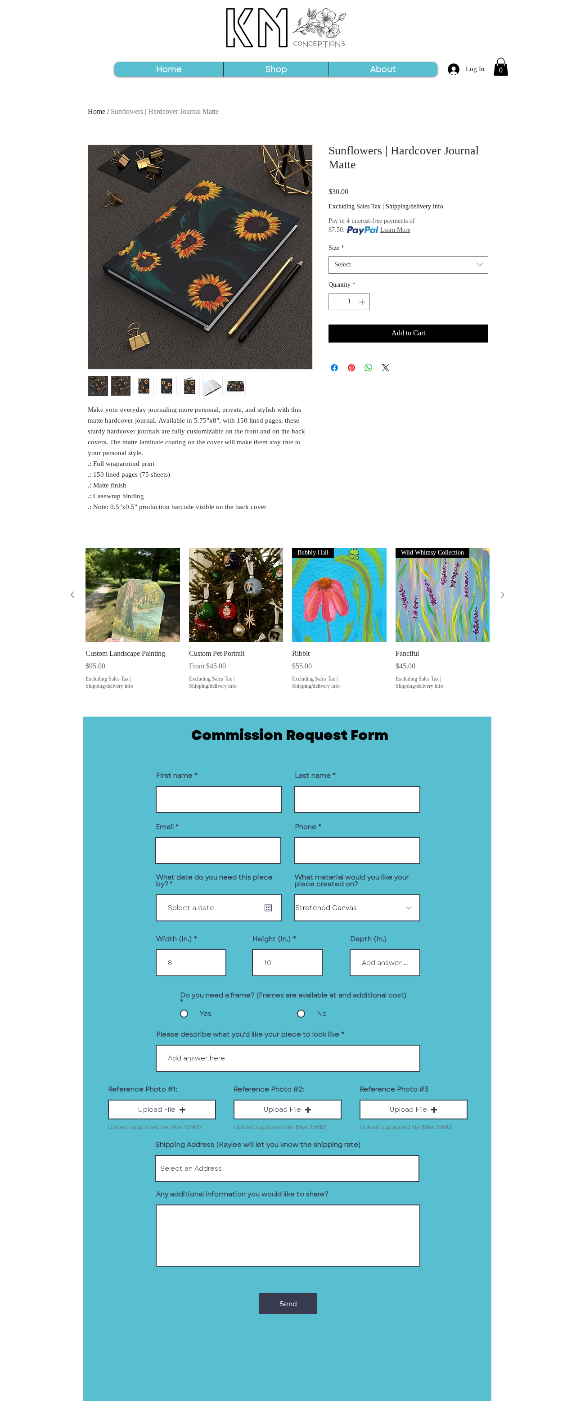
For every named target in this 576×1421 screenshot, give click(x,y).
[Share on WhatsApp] (368, 367)
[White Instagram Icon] (52, 39)
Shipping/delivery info (414, 207)
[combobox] (408, 265)
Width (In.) (174, 939)
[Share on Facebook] (334, 367)
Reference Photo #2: (269, 1089)
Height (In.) (271, 939)
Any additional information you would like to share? (242, 1194)
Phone (305, 827)
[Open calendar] (268, 907)
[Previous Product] (72, 594)
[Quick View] (133, 595)
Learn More (395, 230)
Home (96, 112)
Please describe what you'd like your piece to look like (247, 1034)
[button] (500, 67)
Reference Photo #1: (142, 1089)
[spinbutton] (349, 302)
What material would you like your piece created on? (352, 881)
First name (174, 775)
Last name (313, 775)
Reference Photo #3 (394, 1089)
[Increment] (363, 302)
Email (165, 827)
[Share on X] (385, 367)
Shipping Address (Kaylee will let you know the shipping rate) (258, 1144)
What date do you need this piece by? (214, 881)
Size (336, 248)
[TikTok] (38, 39)
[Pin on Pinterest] (351, 367)
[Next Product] (502, 594)
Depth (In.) (368, 939)
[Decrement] (335, 302)
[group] (287, 619)
